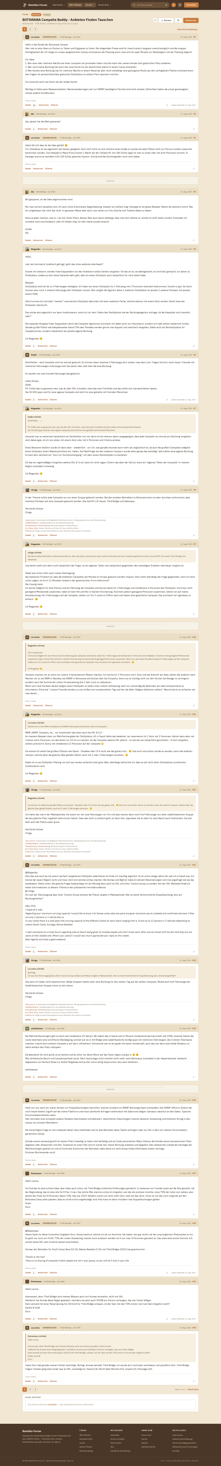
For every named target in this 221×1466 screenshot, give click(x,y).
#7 (194, 408)
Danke (28, 105)
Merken (166, 20)
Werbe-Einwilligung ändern (184, 1443)
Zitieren (54, 105)
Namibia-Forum (37, 5)
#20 (194, 1327)
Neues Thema (86, 1447)
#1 (194, 37)
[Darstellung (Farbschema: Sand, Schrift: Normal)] (180, 5)
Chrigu (34, 490)
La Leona (35, 37)
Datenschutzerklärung (182, 1439)
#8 (194, 490)
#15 (194, 1028)
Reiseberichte (86, 1439)
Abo (112, 1447)
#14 (194, 960)
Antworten (191, 20)
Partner (144, 1443)
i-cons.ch (69, 1461)
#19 (194, 1281)
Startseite (58, 5)
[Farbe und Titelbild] (178, 20)
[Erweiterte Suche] (166, 5)
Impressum (177, 1435)
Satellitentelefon (31, 523)
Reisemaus (36, 1173)
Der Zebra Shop (31, 528)
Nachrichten (115, 1443)
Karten (144, 1439)
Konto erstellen (117, 1439)
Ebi (32, 114)
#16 (194, 1100)
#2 (194, 114)
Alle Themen (75, 5)
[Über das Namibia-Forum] (24, 5)
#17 (194, 1173)
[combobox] (150, 5)
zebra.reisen (30, 520)
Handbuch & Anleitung (120, 1451)
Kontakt (176, 1451)
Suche (82, 1443)
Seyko (34, 355)
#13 (194, 865)
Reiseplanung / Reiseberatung (37, 525)
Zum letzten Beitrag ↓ (188, 29)
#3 (194, 137)
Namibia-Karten (148, 1447)
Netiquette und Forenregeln (185, 1447)
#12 (194, 789)
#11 (194, 714)
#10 (194, 637)
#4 (194, 191)
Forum (89, 5)
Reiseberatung (86, 1451)
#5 (194, 249)
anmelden (52, 1404)
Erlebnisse (29, 531)
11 (34, 105)
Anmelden (191, 5)
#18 (194, 1223)
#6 (194, 355)
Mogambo (35, 249)
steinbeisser (37, 1028)
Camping (46, 15)
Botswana (36, 15)
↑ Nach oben (192, 1389)
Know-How (103, 5)
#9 (194, 544)
